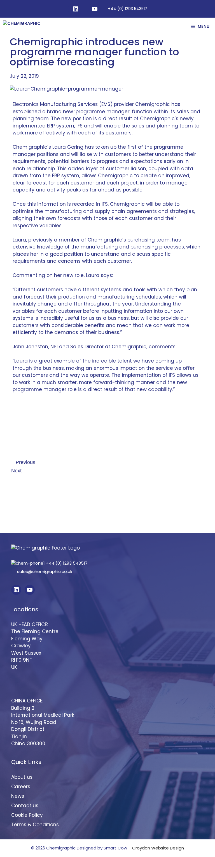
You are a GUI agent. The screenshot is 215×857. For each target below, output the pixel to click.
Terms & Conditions (35, 824)
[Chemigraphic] (37, 26)
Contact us (24, 805)
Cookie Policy (27, 815)
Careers (20, 786)
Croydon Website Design (158, 848)
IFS (79, 125)
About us (21, 777)
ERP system (65, 175)
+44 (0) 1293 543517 (127, 8)
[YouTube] (94, 9)
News (17, 796)
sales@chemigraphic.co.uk (44, 571)
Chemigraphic (152, 104)
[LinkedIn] (75, 9)
